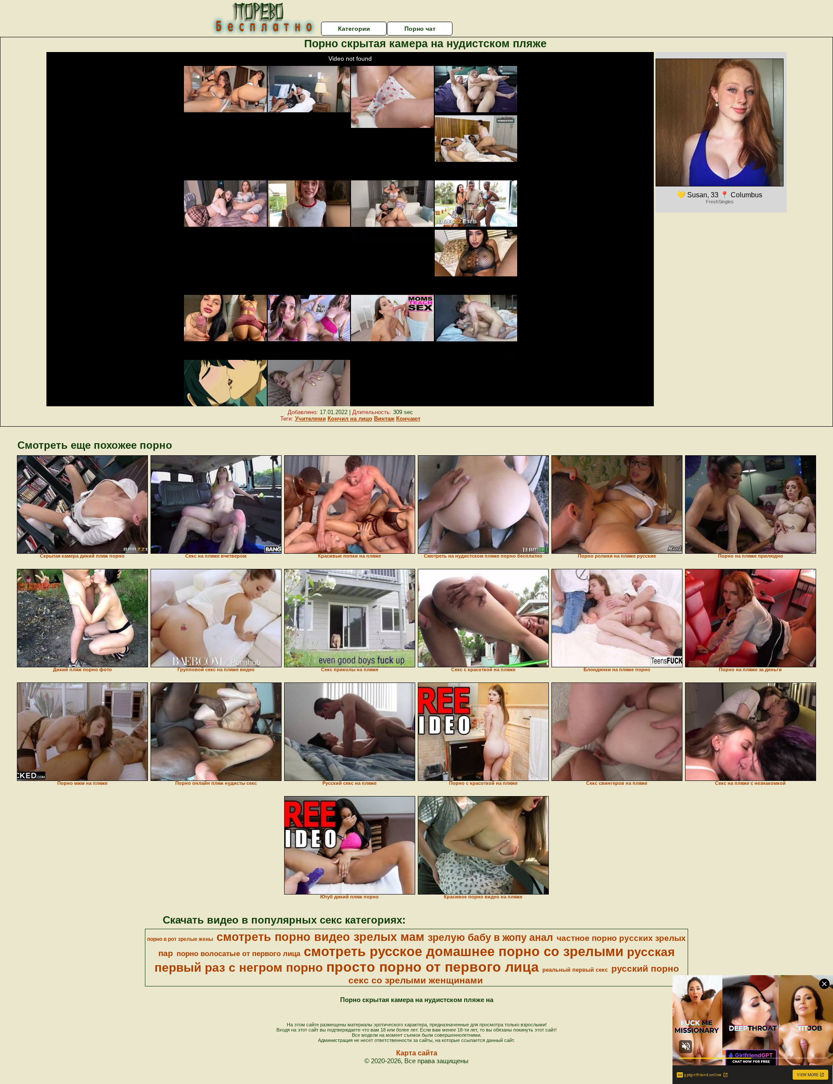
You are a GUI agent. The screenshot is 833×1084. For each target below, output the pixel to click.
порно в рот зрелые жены (180, 939)
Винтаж (384, 418)
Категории (354, 28)
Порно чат (420, 28)
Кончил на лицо (350, 418)
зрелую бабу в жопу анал (490, 937)
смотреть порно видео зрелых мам (320, 937)
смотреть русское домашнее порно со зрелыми (463, 951)
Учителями (310, 418)
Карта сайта (416, 1053)
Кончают (408, 418)
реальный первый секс (575, 969)
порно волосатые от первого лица (238, 953)
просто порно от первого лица (432, 967)
